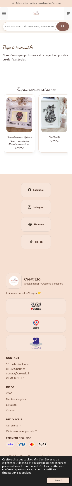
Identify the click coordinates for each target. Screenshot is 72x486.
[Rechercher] (62, 26)
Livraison (11, 404)
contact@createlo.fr (18, 373)
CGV (9, 393)
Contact (10, 410)
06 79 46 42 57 (15, 377)
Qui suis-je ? (13, 425)
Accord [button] (58, 480)
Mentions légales (16, 399)
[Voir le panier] (68, 13)
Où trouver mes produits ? (21, 431)
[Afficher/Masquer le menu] (4, 13)
